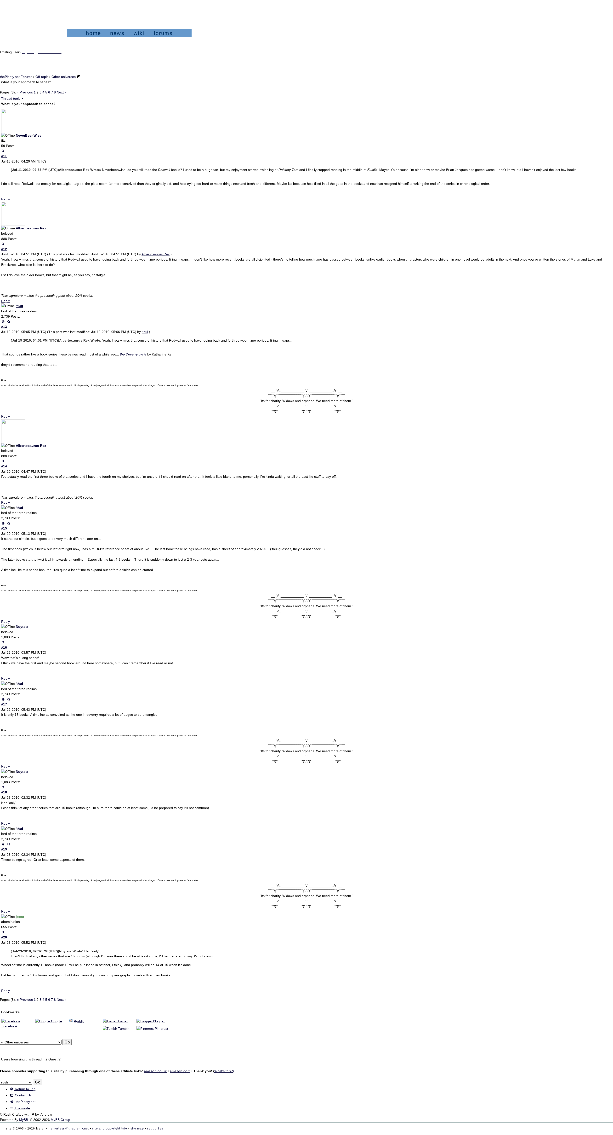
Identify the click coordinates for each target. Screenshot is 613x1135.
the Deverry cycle (133, 354)
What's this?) (224, 1071)
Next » (62, 92)
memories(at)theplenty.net (68, 1128)
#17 (4, 704)
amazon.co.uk (155, 1071)
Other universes (63, 77)
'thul (19, 306)
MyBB (23, 1120)
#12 (4, 249)
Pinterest (161, 1028)
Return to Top (24, 1089)
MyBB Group (60, 1120)
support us (155, 1128)
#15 (4, 528)
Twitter (122, 1021)
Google (56, 1021)
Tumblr (123, 1028)
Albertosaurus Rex (31, 228)
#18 (4, 792)
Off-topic (41, 77)
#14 (4, 466)
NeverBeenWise (28, 135)
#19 (4, 849)
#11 (4, 156)
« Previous (25, 92)
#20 (4, 937)
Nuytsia (22, 627)
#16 (4, 647)
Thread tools (10, 98)
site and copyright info (109, 1128)
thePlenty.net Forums (16, 77)
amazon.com (180, 1071)
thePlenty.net (24, 1102)
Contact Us (23, 1095)
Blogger (158, 1021)
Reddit (78, 1021)
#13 (4, 327)
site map (137, 1128)
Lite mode (22, 1108)
